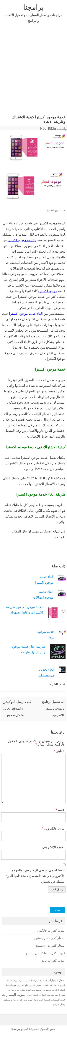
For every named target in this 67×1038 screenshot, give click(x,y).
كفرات (19, 1000)
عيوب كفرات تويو (53, 960)
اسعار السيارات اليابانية (15, 980)
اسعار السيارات (56, 980)
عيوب (29, 995)
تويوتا (28, 990)
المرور (32, 985)
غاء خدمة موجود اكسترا (25, 313)
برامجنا (33, 7)
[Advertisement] (33, 68)
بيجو (33, 990)
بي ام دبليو (40, 990)
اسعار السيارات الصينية (36, 980)
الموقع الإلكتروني (54, 847)
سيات (17, 990)
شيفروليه (54, 995)
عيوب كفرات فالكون (51, 930)
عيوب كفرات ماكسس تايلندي (45, 953)
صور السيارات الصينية (41, 995)
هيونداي (56, 1004)
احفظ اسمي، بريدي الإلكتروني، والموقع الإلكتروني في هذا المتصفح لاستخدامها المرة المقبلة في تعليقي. (36, 875)
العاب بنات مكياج (42, 985)
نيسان (62, 1004)
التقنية (54, 684)
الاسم (60, 809)
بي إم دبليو (50, 990)
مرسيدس (8, 999)
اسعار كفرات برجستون (49, 938)
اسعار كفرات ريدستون (50, 945)
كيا (14, 999)
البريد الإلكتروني (53, 828)
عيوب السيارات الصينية (54, 999)
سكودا (22, 990)
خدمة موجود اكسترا (21, 240)
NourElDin (48, 128)
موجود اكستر (48, 291)
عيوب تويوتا (38, 1000)
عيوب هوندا (28, 1000)
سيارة (62, 994)
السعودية (61, 985)
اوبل (57, 990)
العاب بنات (53, 985)
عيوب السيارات (14, 994)
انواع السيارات (23, 985)
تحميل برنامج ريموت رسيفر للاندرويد (53, 708)
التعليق (60, 751)
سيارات (11, 990)
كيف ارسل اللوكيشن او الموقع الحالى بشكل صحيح (17, 708)
